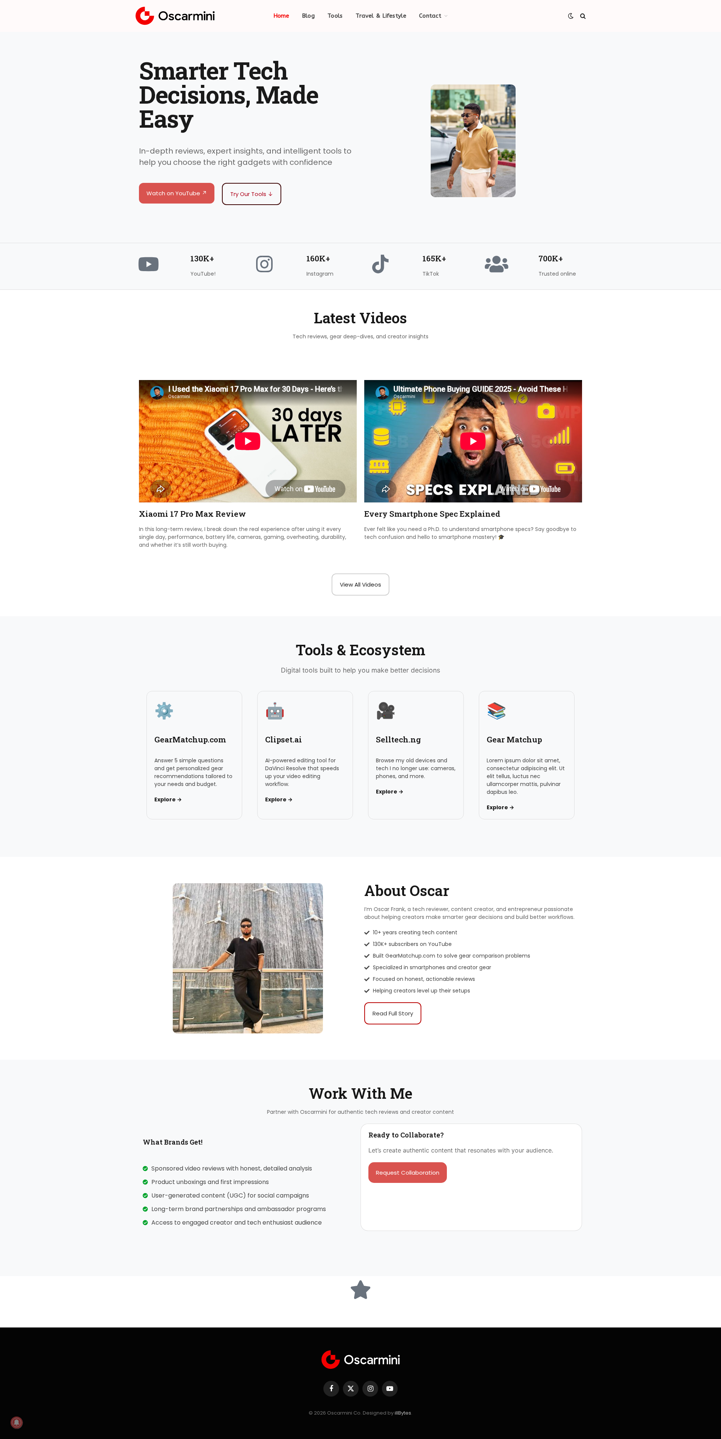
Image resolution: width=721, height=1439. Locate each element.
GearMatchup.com (190, 739)
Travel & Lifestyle (381, 15)
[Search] (582, 16)
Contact (430, 15)
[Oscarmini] (175, 16)
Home (281, 15)
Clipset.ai (283, 739)
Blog (308, 15)
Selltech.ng (398, 739)
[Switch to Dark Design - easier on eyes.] (570, 16)
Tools (335, 15)
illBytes (403, 1412)
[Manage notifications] (17, 1422)
